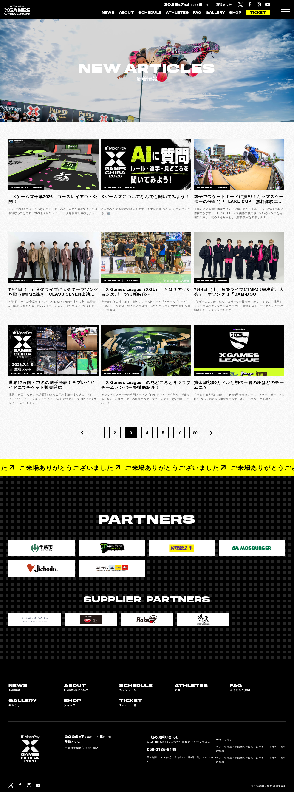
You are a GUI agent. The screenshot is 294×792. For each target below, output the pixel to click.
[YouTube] (267, 4)
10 (179, 433)
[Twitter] (240, 4)
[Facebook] (249, 4)
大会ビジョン (224, 739)
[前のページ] (82, 432)
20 (195, 433)
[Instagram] (258, 4)
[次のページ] (211, 432)
